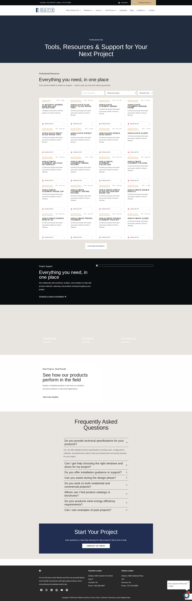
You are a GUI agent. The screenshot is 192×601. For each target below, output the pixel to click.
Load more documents (96, 246)
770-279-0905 (132, 586)
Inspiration (124, 2)
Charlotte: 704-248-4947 (48, 2)
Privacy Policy (95, 597)
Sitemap (104, 597)
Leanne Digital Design (123, 597)
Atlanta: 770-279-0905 (64, 2)
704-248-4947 (99, 586)
